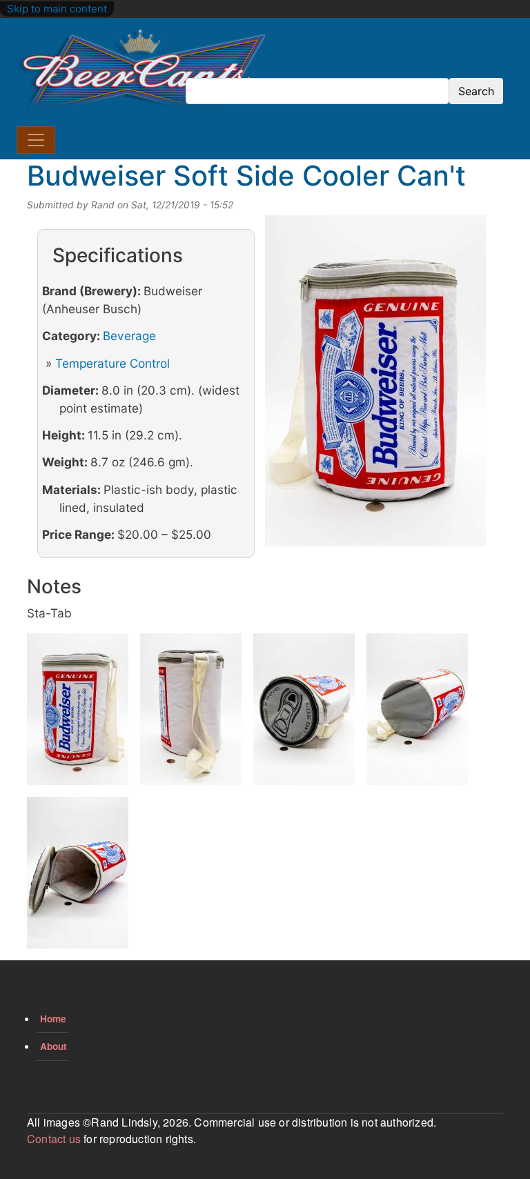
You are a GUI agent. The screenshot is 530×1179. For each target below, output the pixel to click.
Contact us (54, 1139)
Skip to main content (57, 8)
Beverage (129, 335)
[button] (375, 385)
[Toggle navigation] (36, 140)
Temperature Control (112, 363)
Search (476, 91)
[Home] (142, 69)
